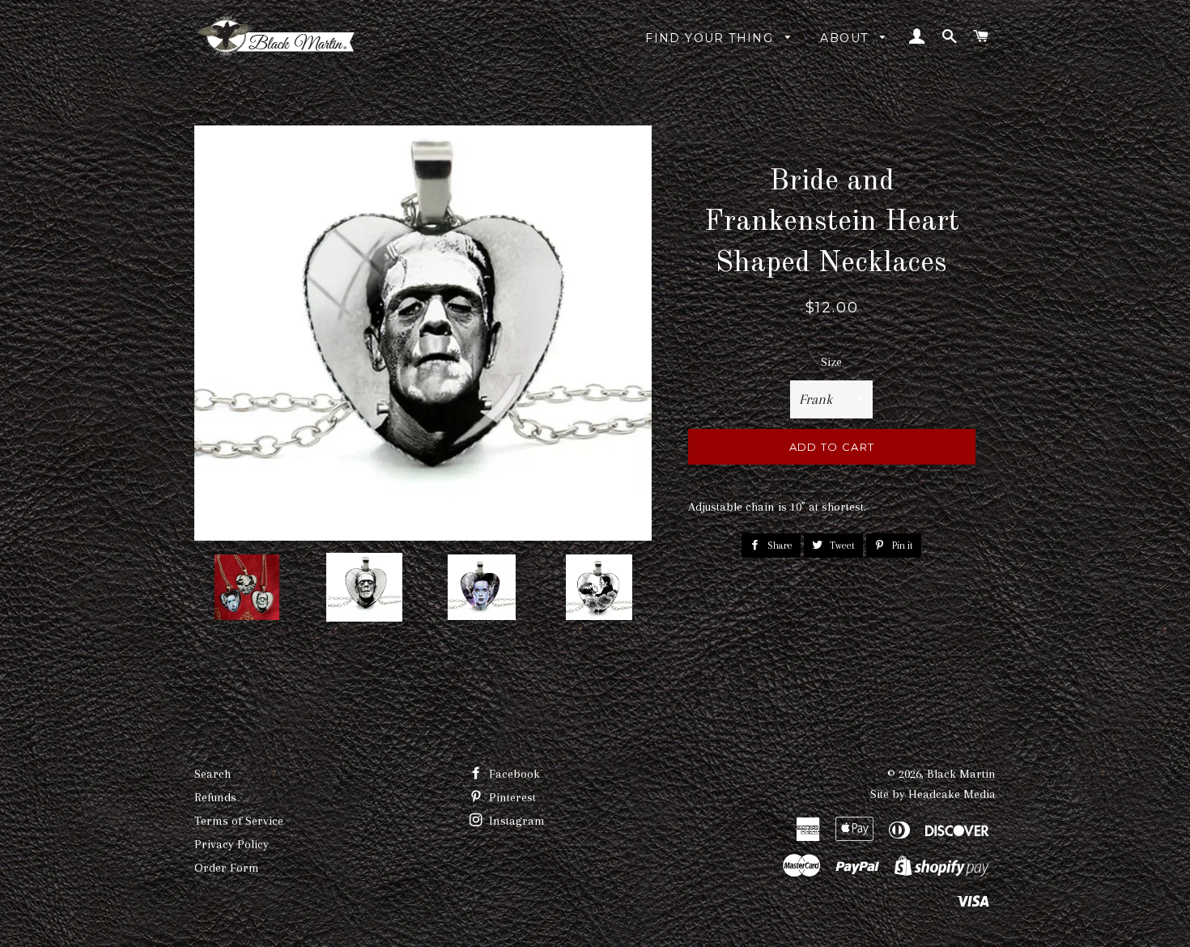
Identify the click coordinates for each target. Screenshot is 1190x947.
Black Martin (961, 774)
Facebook (513, 774)
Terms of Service (238, 820)
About (846, 38)
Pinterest (511, 797)
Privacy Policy (231, 844)
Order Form (226, 867)
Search (212, 774)
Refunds (215, 797)
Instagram (515, 820)
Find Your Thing (711, 38)
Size (831, 362)
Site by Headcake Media (933, 794)
